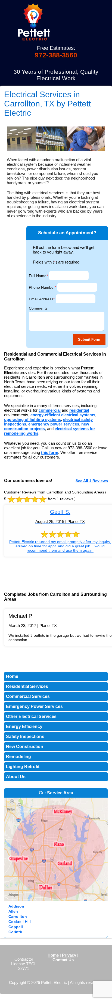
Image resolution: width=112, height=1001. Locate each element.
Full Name (38, 276)
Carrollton (17, 916)
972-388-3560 (56, 55)
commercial (50, 410)
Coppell (15, 927)
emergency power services (53, 424)
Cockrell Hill (19, 921)
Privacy (69, 955)
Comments (38, 308)
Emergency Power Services (34, 706)
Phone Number (42, 287)
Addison (16, 906)
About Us (16, 776)
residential (79, 410)
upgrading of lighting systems (32, 419)
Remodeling (18, 756)
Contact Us (63, 959)
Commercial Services (28, 696)
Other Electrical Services (31, 716)
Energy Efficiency (24, 726)
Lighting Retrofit (22, 766)
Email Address (42, 299)
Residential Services (27, 686)
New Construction (24, 746)
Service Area (60, 793)
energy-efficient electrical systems (62, 414)
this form (49, 452)
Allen (13, 911)
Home (12, 676)
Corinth (15, 932)
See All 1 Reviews (92, 481)
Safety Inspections (25, 736)
